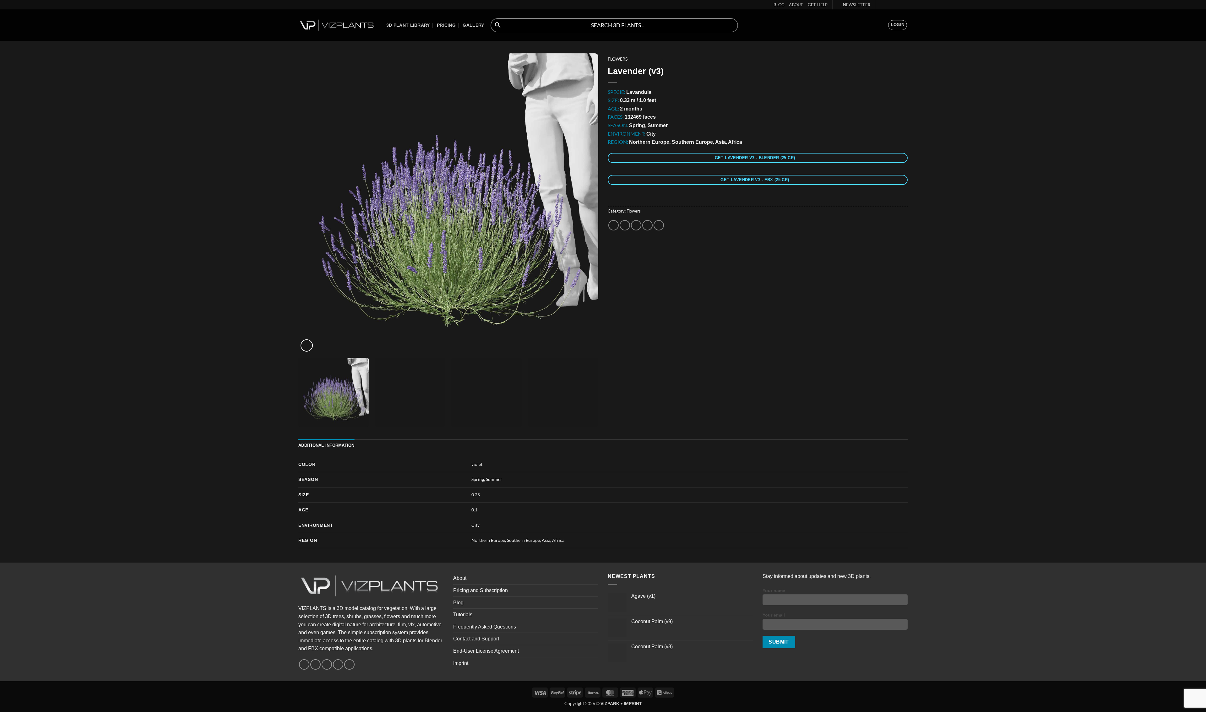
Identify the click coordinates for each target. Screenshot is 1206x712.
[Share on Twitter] (625, 225)
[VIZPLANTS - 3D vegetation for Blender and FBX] (337, 25)
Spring (477, 479)
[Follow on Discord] (904, 5)
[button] (853, 4)
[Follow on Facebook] (881, 5)
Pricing (446, 25)
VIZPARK (609, 703)
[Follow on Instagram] (886, 5)
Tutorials (462, 614)
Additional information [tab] (326, 445)
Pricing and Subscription (480, 590)
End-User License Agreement (486, 651)
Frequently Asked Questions (484, 626)
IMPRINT (633, 703)
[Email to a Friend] (636, 225)
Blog (779, 4)
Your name (774, 590)
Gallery (473, 25)
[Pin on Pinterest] (647, 225)
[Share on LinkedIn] (659, 225)
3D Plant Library (408, 25)
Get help (818, 4)
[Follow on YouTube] (898, 5)
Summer (494, 479)
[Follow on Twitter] (892, 5)
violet (476, 464)
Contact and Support (476, 638)
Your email (774, 615)
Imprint (460, 663)
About (796, 4)
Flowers (617, 59)
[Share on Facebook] (613, 225)
